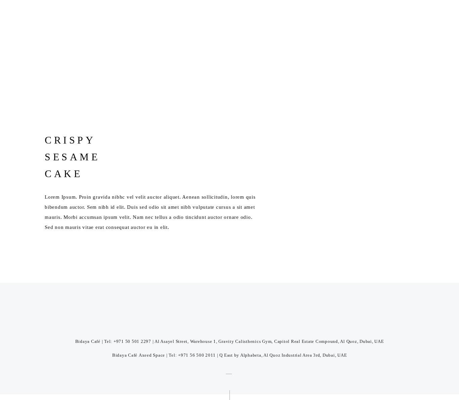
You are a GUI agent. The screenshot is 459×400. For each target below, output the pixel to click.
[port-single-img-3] (87, 86)
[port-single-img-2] (182, 86)
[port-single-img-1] (277, 86)
